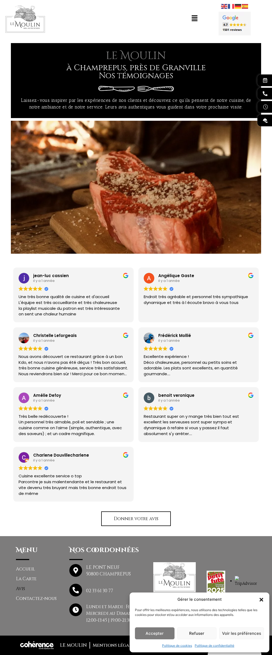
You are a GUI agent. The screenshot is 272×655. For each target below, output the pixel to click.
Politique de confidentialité (214, 646)
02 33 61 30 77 (99, 591)
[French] (231, 6)
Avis (20, 589)
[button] (261, 599)
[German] (238, 6)
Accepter (155, 633)
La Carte (26, 579)
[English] (224, 6)
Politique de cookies (177, 646)
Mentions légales (114, 645)
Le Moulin (73, 645)
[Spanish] (245, 6)
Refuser (196, 633)
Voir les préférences (241, 633)
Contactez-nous (36, 598)
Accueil (25, 569)
